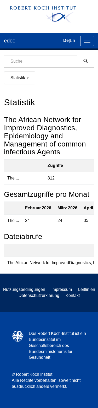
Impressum (61, 289)
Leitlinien (86, 289)
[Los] (85, 61)
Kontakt (73, 295)
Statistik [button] (18, 77)
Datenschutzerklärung (39, 295)
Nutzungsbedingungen (24, 289)
